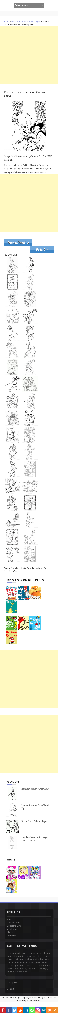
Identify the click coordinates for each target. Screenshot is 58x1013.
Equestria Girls (14, 925)
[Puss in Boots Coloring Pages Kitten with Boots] (12, 537)
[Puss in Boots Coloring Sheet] (12, 384)
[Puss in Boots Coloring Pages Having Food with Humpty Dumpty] (12, 316)
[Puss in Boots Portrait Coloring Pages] (29, 316)
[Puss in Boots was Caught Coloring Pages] (12, 401)
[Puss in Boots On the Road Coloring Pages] (12, 435)
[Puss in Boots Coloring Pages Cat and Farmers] (29, 486)
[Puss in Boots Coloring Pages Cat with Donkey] (29, 350)
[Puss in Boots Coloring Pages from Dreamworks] (29, 282)
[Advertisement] (29, 55)
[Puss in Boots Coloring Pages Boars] (12, 418)
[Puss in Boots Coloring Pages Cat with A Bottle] (29, 367)
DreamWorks (8, 571)
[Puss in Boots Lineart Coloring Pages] (29, 503)
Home (7, 21)
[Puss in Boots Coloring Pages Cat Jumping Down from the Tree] (29, 401)
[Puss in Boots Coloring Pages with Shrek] (12, 452)
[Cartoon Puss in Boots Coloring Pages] (12, 299)
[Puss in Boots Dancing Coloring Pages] (12, 367)
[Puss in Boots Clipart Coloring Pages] (29, 469)
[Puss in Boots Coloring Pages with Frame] (12, 282)
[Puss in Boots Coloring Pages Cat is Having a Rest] (12, 486)
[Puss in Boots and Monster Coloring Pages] (12, 503)
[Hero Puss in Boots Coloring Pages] (12, 350)
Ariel (9, 919)
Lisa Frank (12, 928)
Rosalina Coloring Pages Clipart (35, 788)
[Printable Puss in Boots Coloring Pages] (12, 265)
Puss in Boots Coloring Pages (25, 21)
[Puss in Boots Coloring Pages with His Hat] (12, 553)
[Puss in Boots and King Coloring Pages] (12, 520)
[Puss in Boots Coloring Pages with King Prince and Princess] (29, 384)
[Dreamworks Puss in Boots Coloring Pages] (12, 333)
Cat (45, 568)
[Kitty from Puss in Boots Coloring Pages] (29, 333)
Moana (10, 932)
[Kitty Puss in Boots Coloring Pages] (29, 418)
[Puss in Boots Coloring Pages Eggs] (29, 435)
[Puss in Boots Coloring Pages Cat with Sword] (29, 265)
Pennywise (12, 935)
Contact (10, 988)
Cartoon (40, 568)
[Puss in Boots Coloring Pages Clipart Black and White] (29, 553)
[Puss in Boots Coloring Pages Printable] (29, 452)
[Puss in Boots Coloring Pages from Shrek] (29, 537)
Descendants (13, 922)
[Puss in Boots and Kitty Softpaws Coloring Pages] (29, 299)
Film (15, 571)
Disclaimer (12, 982)
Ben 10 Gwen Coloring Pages (34, 821)
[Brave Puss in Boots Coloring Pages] (12, 469)
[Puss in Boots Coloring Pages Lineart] (29, 520)
